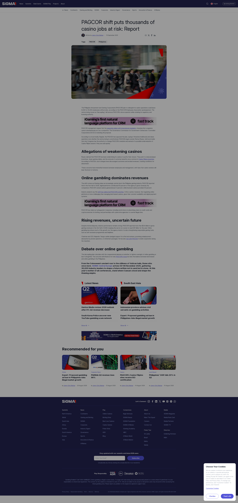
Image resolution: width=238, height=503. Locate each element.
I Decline (212, 496)
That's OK (227, 496)
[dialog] (119, 251)
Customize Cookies (212, 488)
